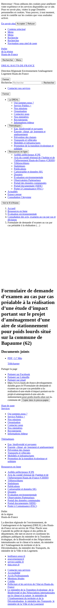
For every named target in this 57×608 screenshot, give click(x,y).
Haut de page (8, 405)
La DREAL (14, 100)
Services (5, 408)
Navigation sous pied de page (22, 43)
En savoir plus (8, 23)
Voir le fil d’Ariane (11, 203)
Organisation (20, 111)
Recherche (13, 37)
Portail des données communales (30, 183)
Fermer (6, 79)
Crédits (11, 581)
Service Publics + (22, 105)
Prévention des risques (25, 137)
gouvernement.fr (16, 559)
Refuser (31, 24)
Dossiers (18, 174)
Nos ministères (21, 117)
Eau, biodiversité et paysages (28, 128)
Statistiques (19, 166)
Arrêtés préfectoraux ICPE (27, 154)
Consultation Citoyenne (19, 197)
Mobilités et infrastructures (27, 143)
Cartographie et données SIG (28, 171)
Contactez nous (21, 114)
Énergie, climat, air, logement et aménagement (31, 447)
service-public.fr (16, 561)
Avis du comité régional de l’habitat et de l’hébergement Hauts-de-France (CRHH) (34, 159)
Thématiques (15, 126)
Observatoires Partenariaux (27, 180)
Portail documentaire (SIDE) (28, 186)
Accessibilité (14, 572)
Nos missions (20, 108)
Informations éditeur (24, 122)
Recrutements (21, 119)
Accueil (11, 208)
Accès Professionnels (18, 575)
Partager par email (17, 380)
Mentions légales (16, 578)
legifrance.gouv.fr (16, 556)
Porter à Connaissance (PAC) (28, 188)
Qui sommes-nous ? (24, 102)
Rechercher (13, 40)
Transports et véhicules (25, 140)
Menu (10, 32)
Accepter (21, 24)
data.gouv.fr (13, 564)
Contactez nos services (19, 88)
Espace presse (15, 194)
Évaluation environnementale (28, 177)
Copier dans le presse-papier (35, 400)
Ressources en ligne (18, 152)
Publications (20, 169)
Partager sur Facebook (19, 374)
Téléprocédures (21, 163)
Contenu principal (16, 29)
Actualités (13, 191)
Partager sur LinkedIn (18, 377)
